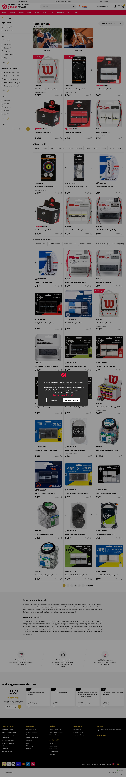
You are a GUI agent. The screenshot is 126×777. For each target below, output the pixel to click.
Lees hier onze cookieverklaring (63, 395)
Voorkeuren (53, 400)
